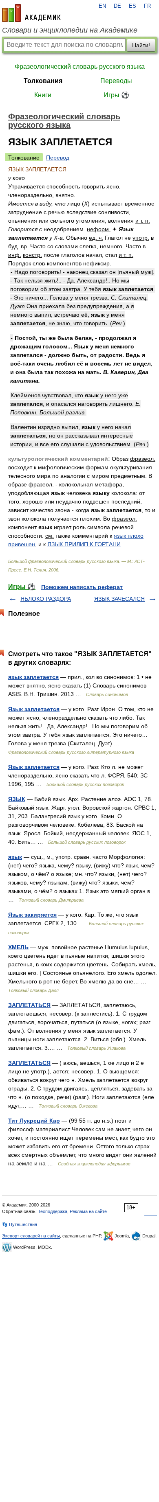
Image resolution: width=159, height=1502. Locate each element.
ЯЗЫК (16, 799)
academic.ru (31, 13)
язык (15, 857)
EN (102, 6)
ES (132, 6)
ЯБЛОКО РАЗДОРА (45, 599)
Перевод (57, 157)
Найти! (141, 45)
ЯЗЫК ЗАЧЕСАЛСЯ (119, 599)
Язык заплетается (34, 709)
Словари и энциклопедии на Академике (69, 30)
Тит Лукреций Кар (34, 1120)
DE (117, 6)
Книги (42, 95)
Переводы (116, 80)
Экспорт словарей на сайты (31, 1235)
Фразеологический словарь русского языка (80, 66)
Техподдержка (52, 1211)
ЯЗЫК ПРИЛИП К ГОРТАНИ (84, 544)
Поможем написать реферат (82, 587)
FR (147, 6)
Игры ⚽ (116, 95)
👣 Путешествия (19, 1224)
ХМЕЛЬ (18, 947)
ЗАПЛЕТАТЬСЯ (29, 1005)
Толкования (43, 80)
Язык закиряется (32, 914)
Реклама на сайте (88, 1211)
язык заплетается (33, 677)
